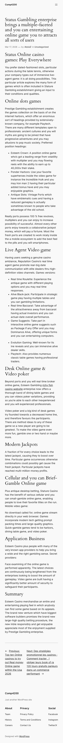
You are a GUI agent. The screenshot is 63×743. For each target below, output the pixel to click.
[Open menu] (56, 4)
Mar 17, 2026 (11, 47)
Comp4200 (11, 4)
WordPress (24, 736)
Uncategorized (41, 47)
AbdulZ (27, 47)
